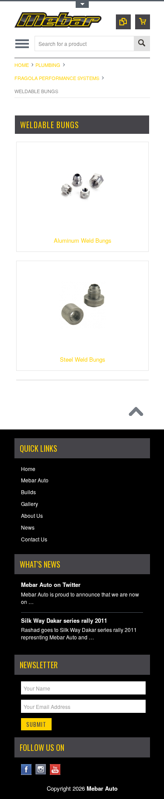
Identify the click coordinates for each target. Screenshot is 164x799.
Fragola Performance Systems (56, 77)
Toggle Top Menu (82, 4)
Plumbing (47, 64)
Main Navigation (22, 43)
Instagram (40, 769)
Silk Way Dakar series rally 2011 (64, 621)
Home (21, 64)
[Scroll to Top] (138, 414)
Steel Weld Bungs (82, 359)
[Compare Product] (123, 21)
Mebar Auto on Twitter (50, 585)
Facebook (26, 769)
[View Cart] (142, 21)
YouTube (55, 769)
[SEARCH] (142, 44)
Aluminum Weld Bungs (83, 240)
